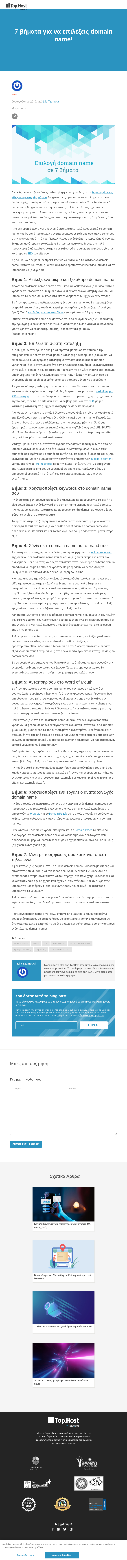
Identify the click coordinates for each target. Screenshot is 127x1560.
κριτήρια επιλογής (22, 949)
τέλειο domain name (60, 949)
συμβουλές (41, 949)
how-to (36, 944)
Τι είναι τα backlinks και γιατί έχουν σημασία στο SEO (63, 1326)
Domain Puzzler (58, 813)
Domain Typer (83, 830)
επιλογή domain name (80, 944)
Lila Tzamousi (51, 101)
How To (16, 95)
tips (45, 944)
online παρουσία (101, 552)
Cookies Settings (25, 1555)
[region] (63, 1550)
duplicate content (101, 458)
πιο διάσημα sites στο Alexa (46, 312)
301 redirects (44, 463)
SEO (30, 253)
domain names (21, 944)
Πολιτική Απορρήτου (91, 1015)
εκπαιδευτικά (59, 944)
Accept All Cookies (61, 1555)
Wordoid (35, 813)
